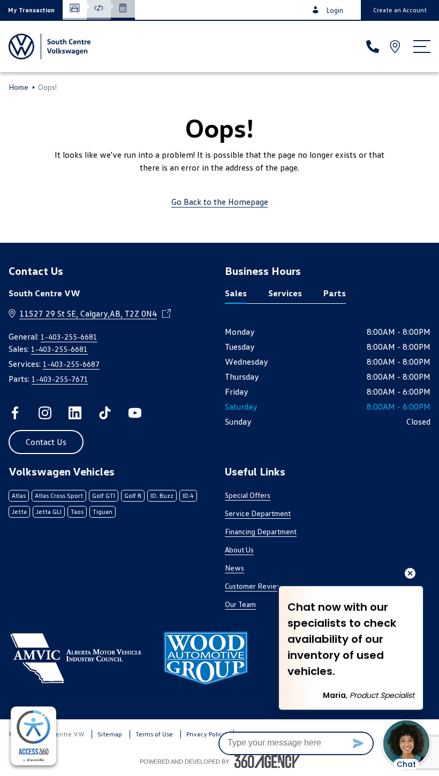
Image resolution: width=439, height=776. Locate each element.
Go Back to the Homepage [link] (219, 201)
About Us (239, 549)
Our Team (240, 604)
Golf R (132, 495)
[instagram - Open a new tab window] (45, 412)
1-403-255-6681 (69, 336)
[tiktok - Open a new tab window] (105, 412)
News (234, 567)
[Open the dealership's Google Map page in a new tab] (396, 46)
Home (18, 87)
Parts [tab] (334, 293)
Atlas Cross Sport (59, 495)
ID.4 (188, 495)
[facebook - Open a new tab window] (15, 412)
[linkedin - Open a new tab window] (75, 412)
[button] (31, 10)
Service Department (258, 513)
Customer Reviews (255, 585)
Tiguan (102, 512)
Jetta (19, 512)
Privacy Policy (206, 734)
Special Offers (247, 495)
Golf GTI (103, 495)
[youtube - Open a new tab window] (134, 412)
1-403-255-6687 (71, 363)
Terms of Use (154, 734)
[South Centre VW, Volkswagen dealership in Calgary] (49, 46)
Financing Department (261, 531)
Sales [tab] (236, 293)
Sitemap (109, 734)
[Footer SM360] (267, 761)
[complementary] (33, 735)
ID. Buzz (161, 495)
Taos (77, 512)
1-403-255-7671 (60, 378)
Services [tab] (285, 293)
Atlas (19, 495)
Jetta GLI (49, 512)
